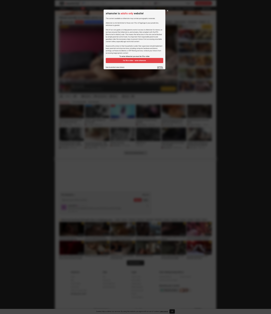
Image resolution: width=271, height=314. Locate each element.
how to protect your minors (115, 67)
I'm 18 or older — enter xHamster (134, 60)
